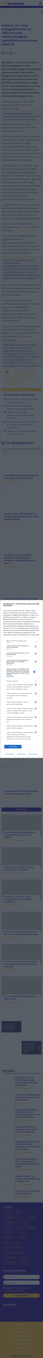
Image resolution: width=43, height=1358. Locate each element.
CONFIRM (13, 746)
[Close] (39, 604)
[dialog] (21, 679)
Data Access (21, 754)
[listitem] (21, 641)
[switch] (35, 646)
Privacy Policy (33, 754)
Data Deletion (9, 754)
